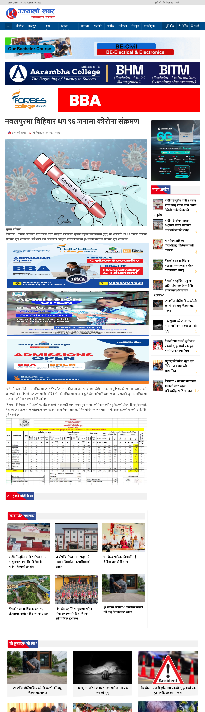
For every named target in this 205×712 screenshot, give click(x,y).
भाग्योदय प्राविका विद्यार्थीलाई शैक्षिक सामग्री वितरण (120, 559)
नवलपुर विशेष (32, 28)
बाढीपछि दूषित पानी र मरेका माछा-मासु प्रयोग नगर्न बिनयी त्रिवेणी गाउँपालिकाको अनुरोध (28, 562)
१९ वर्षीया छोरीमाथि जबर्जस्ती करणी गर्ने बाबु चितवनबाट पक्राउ (123, 610)
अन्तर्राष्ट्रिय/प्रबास (149, 28)
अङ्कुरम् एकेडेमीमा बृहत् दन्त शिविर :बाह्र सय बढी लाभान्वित (179, 366)
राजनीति (98, 26)
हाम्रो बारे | (158, 2)
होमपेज (20, 26)
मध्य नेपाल (49, 28)
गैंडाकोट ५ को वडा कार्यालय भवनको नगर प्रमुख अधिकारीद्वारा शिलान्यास (180, 386)
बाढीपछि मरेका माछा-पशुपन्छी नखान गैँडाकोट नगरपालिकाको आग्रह (73, 562)
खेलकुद (135, 26)
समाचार (85, 26)
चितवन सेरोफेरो (65, 28)
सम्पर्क (177, 2)
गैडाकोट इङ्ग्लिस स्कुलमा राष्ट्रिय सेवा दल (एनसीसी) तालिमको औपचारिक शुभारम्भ (74, 613)
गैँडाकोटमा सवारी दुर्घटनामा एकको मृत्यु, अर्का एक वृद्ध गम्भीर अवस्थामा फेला (180, 346)
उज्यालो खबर (18, 132)
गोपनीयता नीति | (168, 2)
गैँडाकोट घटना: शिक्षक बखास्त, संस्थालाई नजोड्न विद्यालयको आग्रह (28, 611)
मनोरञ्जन (123, 26)
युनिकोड (170, 26)
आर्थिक (110, 26)
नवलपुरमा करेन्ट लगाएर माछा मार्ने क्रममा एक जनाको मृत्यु (181, 326)
